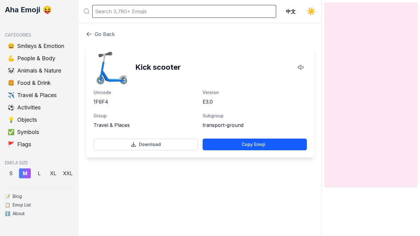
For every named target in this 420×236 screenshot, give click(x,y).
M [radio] (25, 173)
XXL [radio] (68, 173)
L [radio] (39, 173)
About (15, 213)
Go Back (105, 34)
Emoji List (18, 204)
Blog (13, 196)
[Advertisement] (200, 186)
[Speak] (301, 67)
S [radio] (11, 173)
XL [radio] (53, 173)
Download (150, 144)
